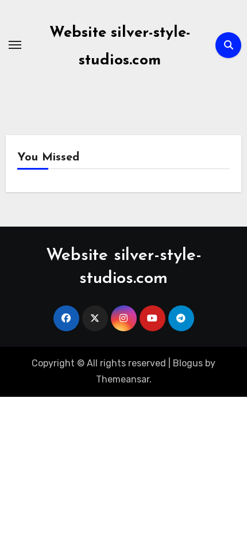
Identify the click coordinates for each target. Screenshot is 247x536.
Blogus (188, 363)
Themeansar (122, 379)
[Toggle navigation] (15, 45)
